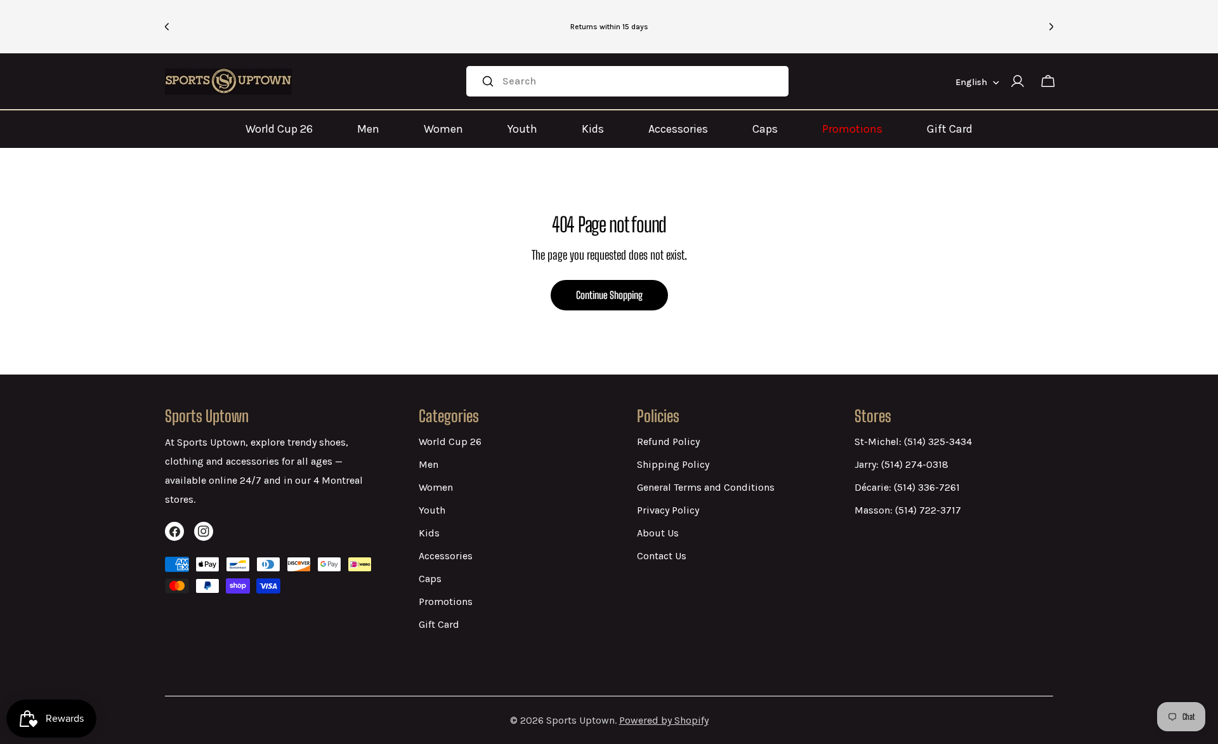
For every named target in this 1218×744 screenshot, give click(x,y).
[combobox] (627, 81)
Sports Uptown (580, 720)
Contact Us (661, 556)
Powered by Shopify (664, 720)
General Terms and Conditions (706, 487)
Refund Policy (668, 441)
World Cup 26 (279, 129)
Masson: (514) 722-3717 (908, 510)
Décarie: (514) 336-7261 (907, 487)
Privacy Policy (668, 510)
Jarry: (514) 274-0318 (901, 464)
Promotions (852, 129)
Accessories (678, 129)
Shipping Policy (673, 464)
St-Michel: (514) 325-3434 (913, 441)
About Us (658, 533)
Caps (765, 129)
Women (443, 129)
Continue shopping (609, 295)
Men (368, 129)
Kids (593, 129)
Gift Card (949, 129)
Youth (522, 129)
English (971, 82)
